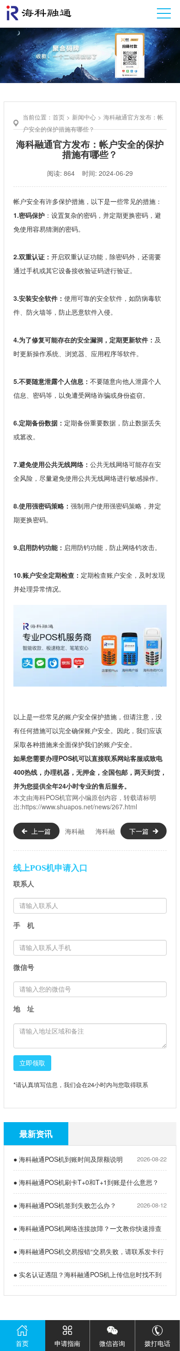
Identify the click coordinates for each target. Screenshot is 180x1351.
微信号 (23, 967)
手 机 (23, 925)
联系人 (23, 884)
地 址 (23, 1009)
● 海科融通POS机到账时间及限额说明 (68, 1159)
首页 (59, 117)
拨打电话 (157, 1343)
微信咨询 (112, 1343)
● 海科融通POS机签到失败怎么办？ (64, 1205)
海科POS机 (49, 797)
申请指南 (67, 1343)
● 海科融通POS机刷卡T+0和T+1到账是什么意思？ (86, 1182)
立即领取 (32, 1063)
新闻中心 (84, 117)
